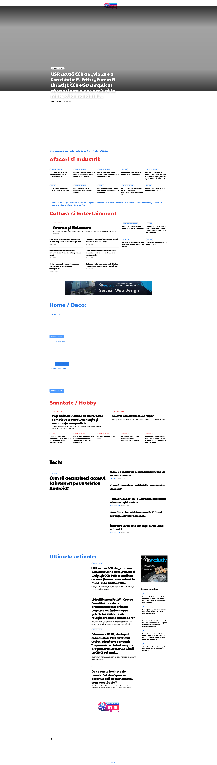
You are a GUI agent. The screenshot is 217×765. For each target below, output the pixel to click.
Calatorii (149, 223)
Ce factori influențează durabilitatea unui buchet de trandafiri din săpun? (102, 265)
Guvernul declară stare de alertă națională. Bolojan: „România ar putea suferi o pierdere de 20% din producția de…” (154, 599)
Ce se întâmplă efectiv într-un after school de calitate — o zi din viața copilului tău (101, 252)
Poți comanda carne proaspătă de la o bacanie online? (83, 190)
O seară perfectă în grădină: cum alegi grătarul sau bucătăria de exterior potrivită (100, 375)
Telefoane (54, 473)
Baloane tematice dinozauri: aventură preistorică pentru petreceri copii (66, 252)
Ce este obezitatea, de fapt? (133, 416)
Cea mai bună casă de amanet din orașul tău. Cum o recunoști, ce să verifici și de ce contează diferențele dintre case (155, 176)
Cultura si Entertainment (130, 223)
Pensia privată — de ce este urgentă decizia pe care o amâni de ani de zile (84, 174)
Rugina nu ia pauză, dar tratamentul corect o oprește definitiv (58, 174)
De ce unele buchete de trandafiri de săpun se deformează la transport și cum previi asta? (123, 125)
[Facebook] (51, 739)
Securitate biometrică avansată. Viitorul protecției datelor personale (136, 513)
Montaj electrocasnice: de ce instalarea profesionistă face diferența (96, 349)
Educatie (126, 239)
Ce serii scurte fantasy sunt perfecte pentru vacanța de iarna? (133, 244)
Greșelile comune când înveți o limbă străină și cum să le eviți (102, 240)
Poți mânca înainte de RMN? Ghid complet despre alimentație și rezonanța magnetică (77, 419)
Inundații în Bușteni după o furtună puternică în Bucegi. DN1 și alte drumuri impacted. (154, 611)
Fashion (124, 169)
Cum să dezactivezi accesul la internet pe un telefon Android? (77, 483)
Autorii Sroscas (56, 101)
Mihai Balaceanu (115, 505)
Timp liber (57, 222)
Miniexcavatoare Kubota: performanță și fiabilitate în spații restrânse (108, 174)
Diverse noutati (57, 68)
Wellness (53, 433)
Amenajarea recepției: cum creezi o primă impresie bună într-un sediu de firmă (93, 321)
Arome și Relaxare (72, 227)
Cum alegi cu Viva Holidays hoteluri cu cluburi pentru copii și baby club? (65, 240)
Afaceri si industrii (56, 169)
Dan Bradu (113, 478)
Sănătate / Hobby (58, 411)
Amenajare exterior (58, 368)
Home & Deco (55, 314)
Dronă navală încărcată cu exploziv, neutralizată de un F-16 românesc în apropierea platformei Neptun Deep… (123, 139)
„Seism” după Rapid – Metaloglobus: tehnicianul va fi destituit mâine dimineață (154, 648)
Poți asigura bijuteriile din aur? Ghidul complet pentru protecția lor (108, 190)
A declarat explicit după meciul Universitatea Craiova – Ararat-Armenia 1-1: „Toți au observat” (152, 125)
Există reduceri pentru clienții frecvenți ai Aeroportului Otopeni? (130, 438)
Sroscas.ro (112, 762)
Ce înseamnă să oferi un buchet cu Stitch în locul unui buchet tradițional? (64, 266)
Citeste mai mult (56, 336)
